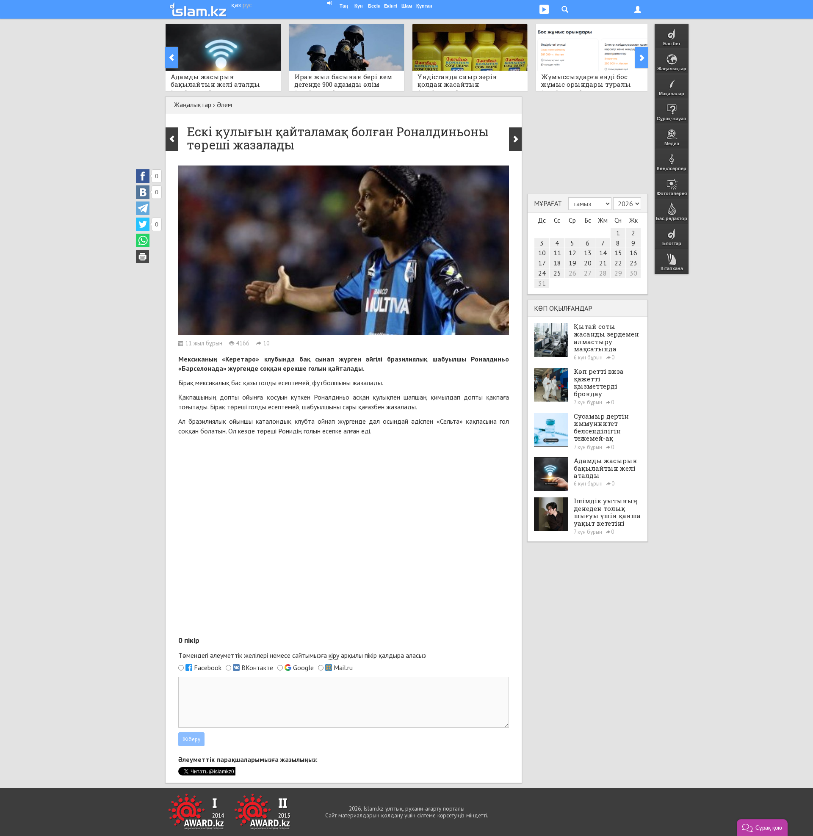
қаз (236, 4)
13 (588, 252)
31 (542, 283)
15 (618, 252)
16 (633, 252)
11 (557, 252)
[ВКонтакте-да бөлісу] (142, 192)
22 (618, 263)
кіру (334, 655)
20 (588, 263)
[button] (762, 827)
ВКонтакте (257, 667)
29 (618, 273)
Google (303, 667)
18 (557, 263)
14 (603, 252)
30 (633, 273)
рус (247, 4)
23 (633, 263)
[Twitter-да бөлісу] (142, 224)
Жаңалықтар (192, 104)
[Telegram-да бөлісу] (142, 208)
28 (603, 273)
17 (542, 263)
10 (542, 252)
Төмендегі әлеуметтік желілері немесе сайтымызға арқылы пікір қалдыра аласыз (302, 655)
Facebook (207, 667)
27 (588, 273)
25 (557, 273)
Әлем (224, 104)
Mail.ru (343, 667)
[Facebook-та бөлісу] (142, 176)
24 (542, 273)
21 (603, 263)
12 (572, 252)
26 (572, 273)
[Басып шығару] (142, 256)
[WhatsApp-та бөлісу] (142, 240)
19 (572, 263)
